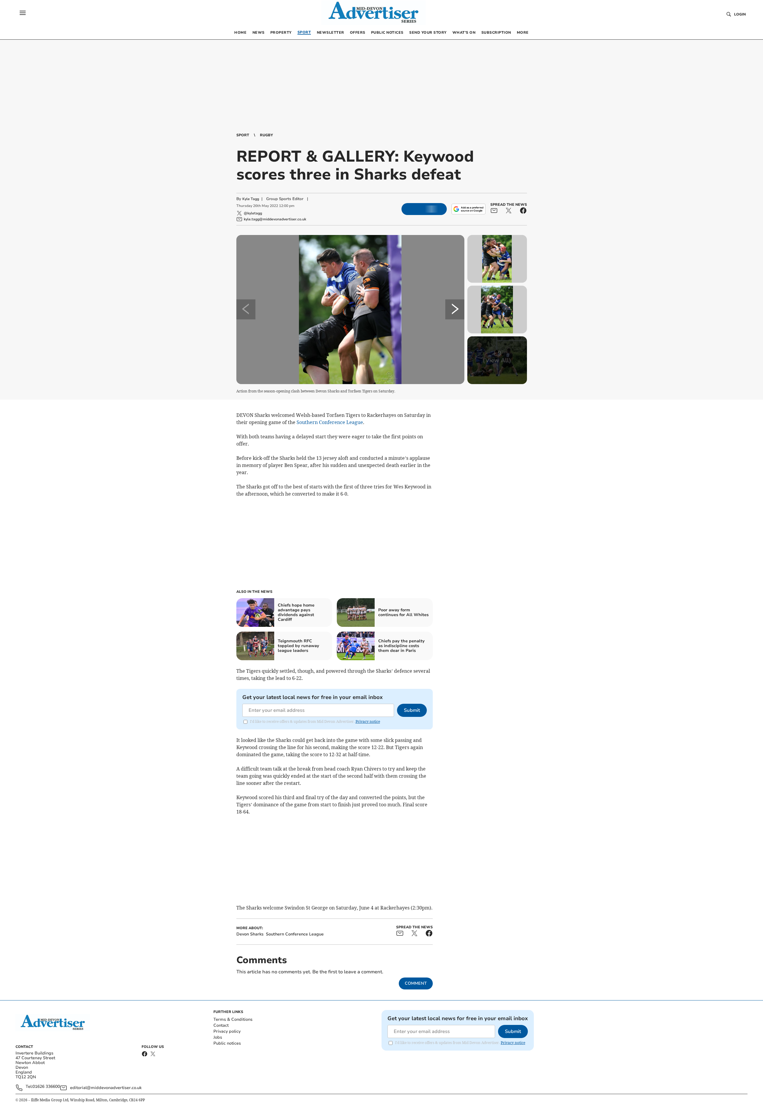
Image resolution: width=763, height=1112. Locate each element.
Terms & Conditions (232, 1019)
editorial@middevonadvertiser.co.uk (106, 1088)
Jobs (217, 1037)
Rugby (266, 135)
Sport (242, 135)
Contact (221, 1025)
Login (740, 14)
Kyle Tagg (250, 199)
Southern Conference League (330, 422)
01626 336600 (46, 1086)
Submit (412, 710)
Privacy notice (368, 721)
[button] (22, 13)
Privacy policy (227, 1031)
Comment (416, 983)
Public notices (227, 1043)
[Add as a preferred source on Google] (469, 209)
